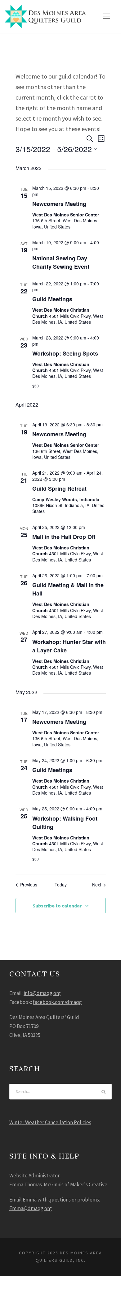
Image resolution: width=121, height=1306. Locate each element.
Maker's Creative (88, 1184)
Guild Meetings (52, 299)
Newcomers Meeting (59, 204)
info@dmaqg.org (42, 993)
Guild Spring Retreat (59, 488)
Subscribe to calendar (57, 906)
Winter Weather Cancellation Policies (50, 1122)
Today (61, 885)
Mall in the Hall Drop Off (63, 537)
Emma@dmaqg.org (30, 1208)
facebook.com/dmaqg (57, 1002)
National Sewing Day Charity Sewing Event (60, 262)
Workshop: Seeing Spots (65, 353)
